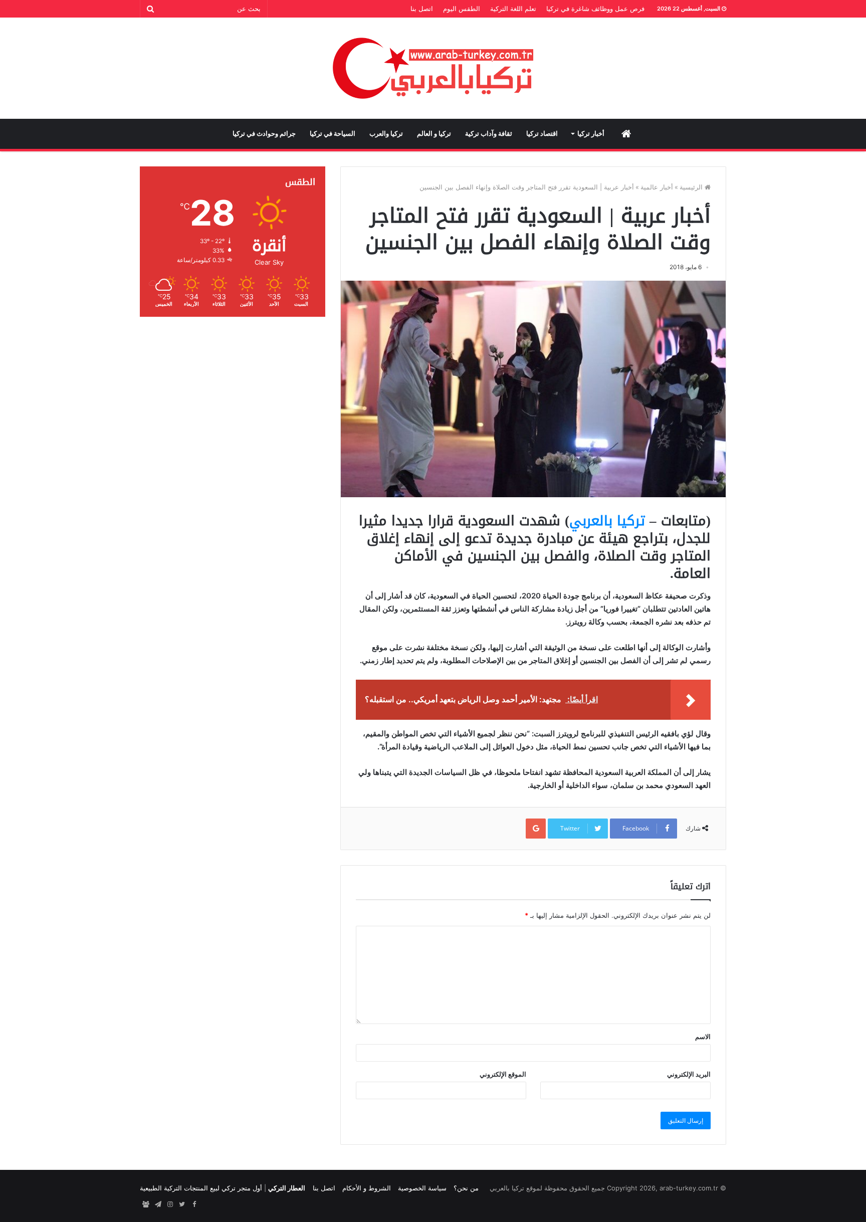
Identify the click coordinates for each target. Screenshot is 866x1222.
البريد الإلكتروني (689, 1074)
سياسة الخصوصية (422, 1188)
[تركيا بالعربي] (433, 68)
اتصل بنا (421, 9)
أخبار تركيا (590, 133)
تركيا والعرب (386, 133)
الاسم (703, 1037)
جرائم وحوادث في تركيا (264, 133)
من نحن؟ (466, 1188)
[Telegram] (158, 1204)
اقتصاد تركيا (542, 133)
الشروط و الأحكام (366, 1188)
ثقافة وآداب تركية (488, 133)
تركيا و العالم (434, 133)
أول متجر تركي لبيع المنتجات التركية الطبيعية (201, 1188)
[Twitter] (182, 1204)
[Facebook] (194, 1204)
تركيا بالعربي (607, 521)
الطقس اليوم (461, 9)
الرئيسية (692, 187)
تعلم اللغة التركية (513, 9)
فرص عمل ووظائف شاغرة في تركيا (595, 9)
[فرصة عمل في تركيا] (146, 1204)
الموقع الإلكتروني (503, 1074)
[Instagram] (170, 1204)
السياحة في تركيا (332, 133)
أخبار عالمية (656, 187)
